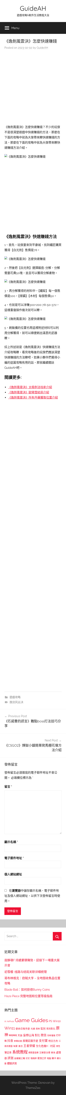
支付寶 (43, 1040)
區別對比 (50, 1028)
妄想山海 (28, 1035)
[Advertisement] (33, 88)
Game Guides (31, 1020)
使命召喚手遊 (23, 1028)
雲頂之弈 (41, 1058)
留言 (8, 786)
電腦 (49, 1058)
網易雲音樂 (33, 1052)
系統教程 (20, 1052)
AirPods (10, 1021)
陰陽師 (34, 1058)
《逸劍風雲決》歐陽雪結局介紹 (28, 392)
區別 (43, 1028)
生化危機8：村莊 (45, 1045)
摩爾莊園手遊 (30, 1040)
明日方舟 (53, 1040)
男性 (58, 1046)
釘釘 (28, 1058)
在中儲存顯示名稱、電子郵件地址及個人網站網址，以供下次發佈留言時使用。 (32, 896)
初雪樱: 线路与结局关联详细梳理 (25, 972)
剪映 (38, 1028)
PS (50, 1021)
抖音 (10, 1040)
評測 (10, 1058)
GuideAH (33, 8)
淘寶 (15, 1046)
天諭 (20, 1035)
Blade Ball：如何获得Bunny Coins (27, 989)
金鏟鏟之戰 (19, 1058)
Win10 (57, 1021)
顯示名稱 (11, 842)
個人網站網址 (13, 874)
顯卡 (54, 1058)
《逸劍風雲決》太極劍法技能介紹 (30, 387)
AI (5, 1021)
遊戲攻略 (15, 697)
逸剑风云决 (16, 702)
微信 (44, 1035)
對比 (37, 1035)
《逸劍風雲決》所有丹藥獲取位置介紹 (33, 397)
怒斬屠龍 (51, 1035)
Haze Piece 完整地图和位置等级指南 (28, 996)
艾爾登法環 (44, 1052)
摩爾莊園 (18, 1041)
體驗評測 (12, 1063)
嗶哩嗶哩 (13, 1035)
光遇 (33, 1028)
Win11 (9, 1028)
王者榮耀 (29, 1046)
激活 (20, 1046)
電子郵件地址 (14, 858)
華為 (53, 1052)
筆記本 (8, 1052)
